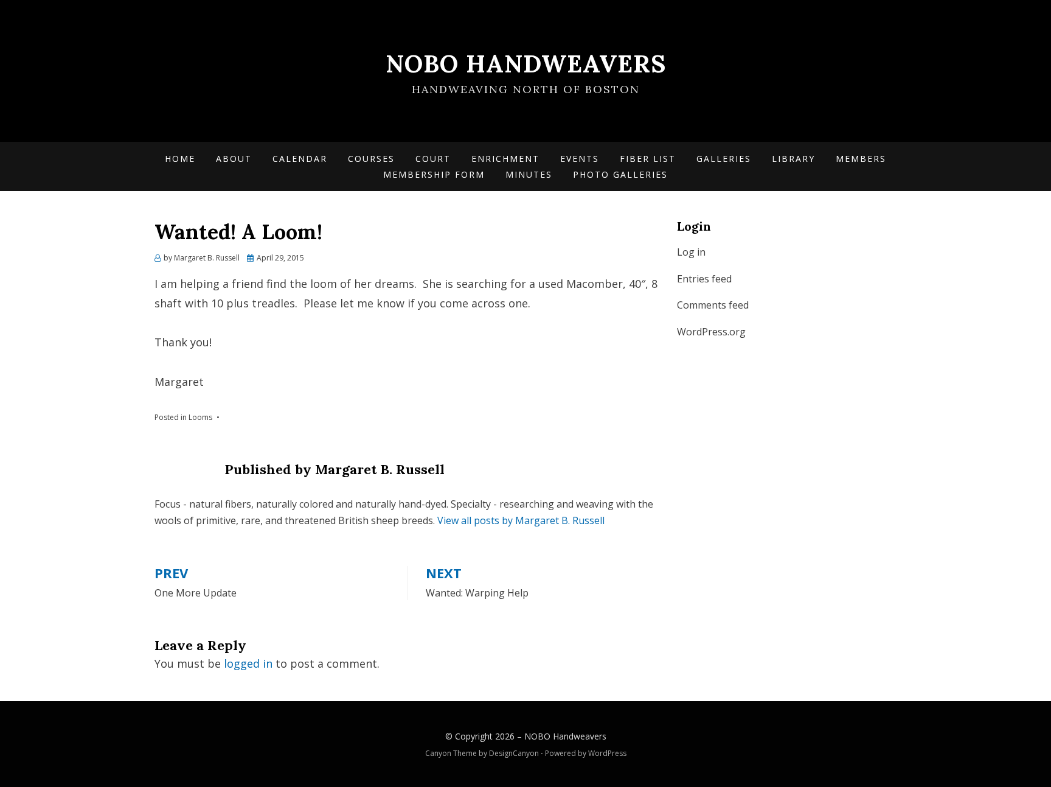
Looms (200, 417)
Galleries (723, 158)
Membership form (434, 174)
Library (793, 158)
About (234, 158)
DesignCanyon (514, 753)
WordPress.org (711, 331)
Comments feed (713, 305)
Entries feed (704, 278)
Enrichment (505, 158)
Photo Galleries (620, 174)
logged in (248, 663)
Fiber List (648, 158)
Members (861, 158)
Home (180, 158)
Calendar (299, 158)
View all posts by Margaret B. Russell (521, 520)
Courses (371, 158)
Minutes (528, 174)
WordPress (607, 753)
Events (579, 158)
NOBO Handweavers (526, 63)
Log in (691, 252)
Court (433, 158)
